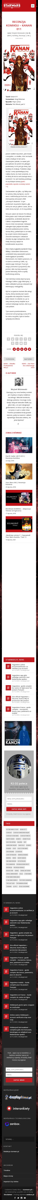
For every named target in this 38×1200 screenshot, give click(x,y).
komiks (28, 845)
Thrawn (8, 886)
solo (21, 874)
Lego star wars (23, 848)
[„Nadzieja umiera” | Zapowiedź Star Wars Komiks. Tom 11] (19, 524)
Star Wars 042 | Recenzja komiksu (15, 483)
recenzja (9, 867)
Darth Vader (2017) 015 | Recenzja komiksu (15, 457)
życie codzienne (24, 886)
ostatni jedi (22, 861)
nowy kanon (22, 858)
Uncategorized (24, 670)
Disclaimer (8, 1194)
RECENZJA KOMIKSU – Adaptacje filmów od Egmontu (18, 510)
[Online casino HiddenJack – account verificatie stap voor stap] (6, 1016)
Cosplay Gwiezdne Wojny (21, 832)
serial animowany (12, 874)
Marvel (8, 858)
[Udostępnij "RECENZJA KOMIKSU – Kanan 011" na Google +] (17, 339)
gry (25, 842)
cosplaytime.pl (25, 836)
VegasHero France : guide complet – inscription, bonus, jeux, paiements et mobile (21, 710)
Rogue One (9, 870)
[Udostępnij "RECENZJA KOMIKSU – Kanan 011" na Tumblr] (21, 339)
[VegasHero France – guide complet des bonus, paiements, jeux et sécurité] (6, 971)
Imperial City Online (11, 1182)
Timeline (7, 1170)
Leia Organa (10, 851)
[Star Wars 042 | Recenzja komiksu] (19, 471)
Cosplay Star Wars (12, 836)
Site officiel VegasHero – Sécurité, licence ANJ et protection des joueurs (21, 698)
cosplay (9, 832)
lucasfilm (19, 851)
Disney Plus (26, 839)
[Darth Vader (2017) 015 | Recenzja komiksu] (19, 445)
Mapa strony (8, 1176)
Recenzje (22, 36)
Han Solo (21, 845)
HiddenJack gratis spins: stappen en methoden (22, 1006)
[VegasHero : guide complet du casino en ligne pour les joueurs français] (8, 687)
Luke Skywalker (11, 855)
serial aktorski (25, 870)
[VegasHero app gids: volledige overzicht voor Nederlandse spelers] (8, 677)
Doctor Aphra (11, 842)
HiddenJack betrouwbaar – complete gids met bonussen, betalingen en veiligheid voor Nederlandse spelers (21, 1030)
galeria (19, 842)
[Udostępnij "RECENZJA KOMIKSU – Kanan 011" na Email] (21, 343)
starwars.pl (27, 1189)
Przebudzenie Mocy (23, 864)
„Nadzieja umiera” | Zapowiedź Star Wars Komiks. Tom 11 (18, 536)
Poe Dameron (10, 864)
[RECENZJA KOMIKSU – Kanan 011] (19, 67)
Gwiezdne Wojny (11, 845)
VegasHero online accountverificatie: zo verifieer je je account (20, 666)
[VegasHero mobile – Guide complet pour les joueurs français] (6, 984)
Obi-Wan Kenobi (11, 861)
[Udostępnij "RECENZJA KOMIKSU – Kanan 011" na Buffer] (13, 343)
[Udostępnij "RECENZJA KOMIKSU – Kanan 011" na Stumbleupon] (17, 343)
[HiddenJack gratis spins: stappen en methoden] (6, 1006)
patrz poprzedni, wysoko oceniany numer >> (18, 184)
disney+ (18, 839)
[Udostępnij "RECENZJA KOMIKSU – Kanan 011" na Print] (25, 343)
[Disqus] (19, 575)
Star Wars (28, 874)
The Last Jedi (10, 883)
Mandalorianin (23, 855)
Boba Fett (23, 829)
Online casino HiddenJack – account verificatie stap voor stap (20, 1017)
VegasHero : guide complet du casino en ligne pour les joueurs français (22, 688)
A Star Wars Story (12, 829)
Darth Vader (10, 839)
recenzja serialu (19, 867)
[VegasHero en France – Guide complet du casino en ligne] (6, 996)
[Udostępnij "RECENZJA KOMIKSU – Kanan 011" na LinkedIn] (29, 339)
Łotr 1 (15, 886)
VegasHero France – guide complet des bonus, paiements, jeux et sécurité (21, 972)
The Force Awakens (25, 880)
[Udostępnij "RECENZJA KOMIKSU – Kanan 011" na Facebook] (8, 339)
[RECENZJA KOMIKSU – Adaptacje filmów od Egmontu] (19, 498)
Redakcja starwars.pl (11, 1151)
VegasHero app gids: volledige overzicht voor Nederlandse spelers (21, 677)
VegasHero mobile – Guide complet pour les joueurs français (19, 984)
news (14, 858)
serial (17, 870)
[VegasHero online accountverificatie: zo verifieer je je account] (8, 666)
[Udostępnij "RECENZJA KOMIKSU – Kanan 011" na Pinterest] (25, 339)
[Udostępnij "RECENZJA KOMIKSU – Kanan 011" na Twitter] (13, 339)
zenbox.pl (30, 1194)
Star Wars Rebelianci (13, 877)
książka (8, 848)
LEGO (14, 848)
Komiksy (15, 36)
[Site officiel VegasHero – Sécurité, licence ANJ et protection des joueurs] (8, 698)
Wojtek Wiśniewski (18, 33)
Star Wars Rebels (11, 880)
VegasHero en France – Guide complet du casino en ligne (20, 996)
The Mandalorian (21, 883)
